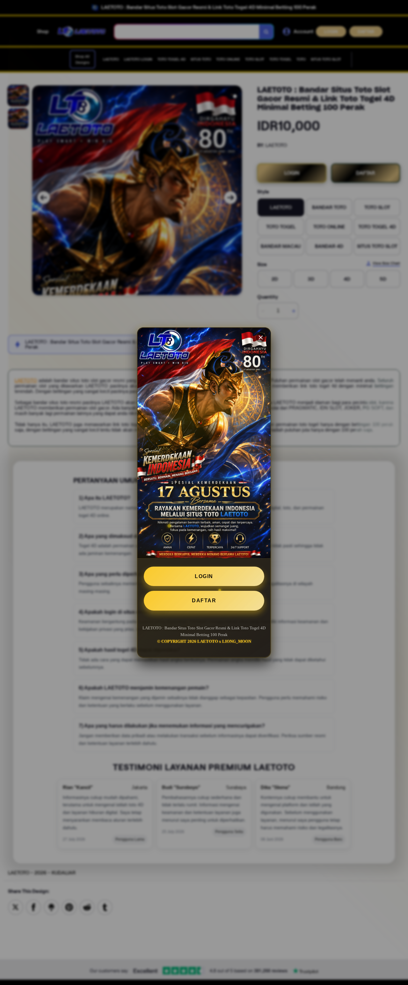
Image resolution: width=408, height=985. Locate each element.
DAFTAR (204, 600)
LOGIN (204, 576)
